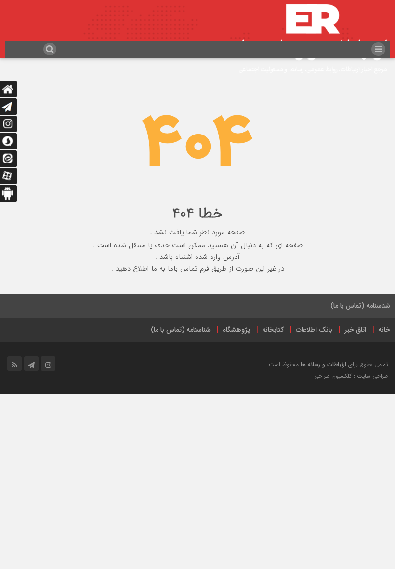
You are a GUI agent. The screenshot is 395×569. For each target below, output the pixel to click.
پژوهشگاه (236, 330)
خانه (384, 330)
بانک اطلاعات (314, 330)
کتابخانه (273, 330)
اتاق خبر (355, 330)
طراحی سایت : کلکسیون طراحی (351, 375)
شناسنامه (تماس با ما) (360, 305)
